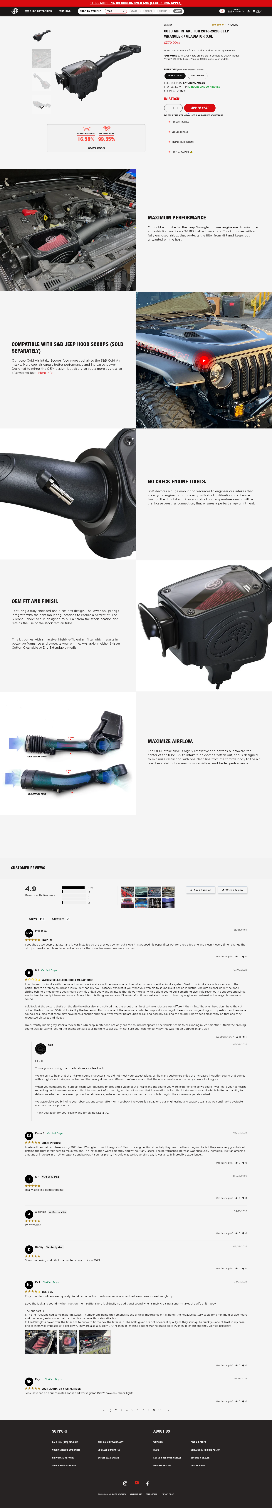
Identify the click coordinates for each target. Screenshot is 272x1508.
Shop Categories (41, 11)
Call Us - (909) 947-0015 (65, 1442)
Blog (156, 1450)
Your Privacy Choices (64, 1466)
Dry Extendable (197, 76)
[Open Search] (222, 11)
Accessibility (136, 1494)
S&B (106, 1494)
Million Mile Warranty (111, 1442)
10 (160, 1410)
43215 (182, 91)
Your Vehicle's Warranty (66, 1450)
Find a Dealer (198, 1442)
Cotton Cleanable (175, 76)
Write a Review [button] (234, 890)
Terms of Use (151, 1494)
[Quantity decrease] (169, 108)
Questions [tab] (58, 919)
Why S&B (65, 11)
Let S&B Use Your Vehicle (167, 1458)
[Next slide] (42, 107)
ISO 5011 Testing (162, 1466)
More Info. (45, 372)
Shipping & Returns (63, 1458)
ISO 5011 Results (96, 148)
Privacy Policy (168, 1494)
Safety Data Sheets (108, 1458)
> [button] (168, 1410)
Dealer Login (198, 1466)
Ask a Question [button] (202, 890)
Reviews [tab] (32, 919)
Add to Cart (200, 108)
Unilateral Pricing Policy (205, 1450)
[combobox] (116, 11)
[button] (41, 35)
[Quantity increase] (177, 108)
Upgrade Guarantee (109, 1450)
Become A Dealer (200, 1458)
